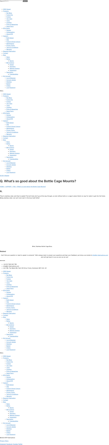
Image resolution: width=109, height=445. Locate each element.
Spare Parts (9, 26)
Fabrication (9, 72)
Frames (8, 17)
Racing (12, 61)
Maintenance (10, 43)
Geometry (13, 66)
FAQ (7, 40)
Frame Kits (9, 15)
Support (5, 36)
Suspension (13, 70)
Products (6, 11)
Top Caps (9, 19)
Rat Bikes (9, 13)
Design (12, 64)
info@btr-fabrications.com (100, 255)
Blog (4, 55)
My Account (6, 76)
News (8, 57)
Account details (11, 80)
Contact (5, 53)
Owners (8, 30)
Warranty (9, 49)
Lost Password (10, 87)
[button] (54, 91)
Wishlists (9, 82)
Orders (8, 85)
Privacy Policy (10, 45)
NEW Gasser (7, 9)
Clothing (8, 22)
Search (2, 1)
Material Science (15, 68)
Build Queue (10, 38)
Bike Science (10, 63)
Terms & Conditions (12, 47)
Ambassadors (10, 32)
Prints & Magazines (12, 24)
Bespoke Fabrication (9, 51)
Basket (8, 84)
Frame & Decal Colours (13, 41)
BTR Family (6, 28)
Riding (8, 59)
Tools (8, 20)
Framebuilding (14, 74)
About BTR (9, 34)
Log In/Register (11, 78)
